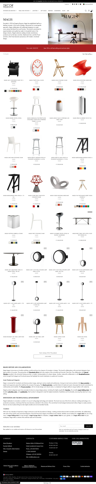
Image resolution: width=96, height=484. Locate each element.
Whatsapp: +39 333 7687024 (33, 454)
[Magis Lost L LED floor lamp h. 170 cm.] (13, 290)
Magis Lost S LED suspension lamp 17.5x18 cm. (37, 304)
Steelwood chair (47, 385)
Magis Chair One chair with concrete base (36, 196)
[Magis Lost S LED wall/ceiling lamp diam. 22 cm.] (36, 257)
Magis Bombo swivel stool (14, 118)
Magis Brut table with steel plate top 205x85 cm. (82, 234)
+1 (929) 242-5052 (31, 451)
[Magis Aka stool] (82, 324)
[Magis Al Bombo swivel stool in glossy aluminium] (59, 221)
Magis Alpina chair (59, 337)
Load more (48, 356)
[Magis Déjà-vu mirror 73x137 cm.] (82, 105)
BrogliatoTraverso (84, 374)
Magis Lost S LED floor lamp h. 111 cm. (82, 304)
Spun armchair (85, 383)
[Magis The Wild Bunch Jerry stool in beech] (82, 183)
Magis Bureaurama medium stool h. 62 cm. (82, 158)
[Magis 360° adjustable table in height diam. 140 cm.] (13, 257)
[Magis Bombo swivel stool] (13, 105)
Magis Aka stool (82, 337)
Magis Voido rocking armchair (59, 195)
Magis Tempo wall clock (36, 80)
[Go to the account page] (88, 10)
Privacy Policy (66, 466)
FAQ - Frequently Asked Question (11, 449)
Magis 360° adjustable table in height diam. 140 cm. (13, 270)
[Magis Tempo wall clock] (36, 67)
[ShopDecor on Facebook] (72, 4)
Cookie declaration (85, 466)
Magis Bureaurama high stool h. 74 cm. (13, 196)
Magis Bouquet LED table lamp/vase (13, 337)
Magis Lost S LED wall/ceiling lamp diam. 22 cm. (36, 270)
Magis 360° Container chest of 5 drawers (13, 81)
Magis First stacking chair (36, 233)
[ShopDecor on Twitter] (78, 4)
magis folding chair (83, 390)
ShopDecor (14, 477)
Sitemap (5, 451)
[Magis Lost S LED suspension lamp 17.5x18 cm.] (36, 290)
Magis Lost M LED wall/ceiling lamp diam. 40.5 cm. (59, 270)
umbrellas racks (12, 392)
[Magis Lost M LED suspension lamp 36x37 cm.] (82, 257)
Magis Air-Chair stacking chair (13, 157)
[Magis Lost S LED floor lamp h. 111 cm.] (82, 290)
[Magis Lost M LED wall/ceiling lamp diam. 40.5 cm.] (59, 257)
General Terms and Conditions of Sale (10, 466)
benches (67, 390)
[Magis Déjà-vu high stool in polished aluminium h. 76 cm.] (59, 145)
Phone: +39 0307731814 (32, 449)
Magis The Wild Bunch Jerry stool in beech (82, 196)
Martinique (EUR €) (9, 474)
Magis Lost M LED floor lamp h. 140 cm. (59, 304)
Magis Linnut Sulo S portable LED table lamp (59, 118)
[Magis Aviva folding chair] (59, 67)
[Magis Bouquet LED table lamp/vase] (13, 324)
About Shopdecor (7, 443)
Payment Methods (7, 446)
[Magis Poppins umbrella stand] (13, 221)
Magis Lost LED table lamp (36, 337)
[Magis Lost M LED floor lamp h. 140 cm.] (59, 290)
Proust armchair (26, 387)
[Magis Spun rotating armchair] (82, 67)
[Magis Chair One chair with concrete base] (36, 183)
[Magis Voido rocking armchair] (59, 183)
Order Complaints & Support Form (34, 446)
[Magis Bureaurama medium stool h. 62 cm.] (82, 145)
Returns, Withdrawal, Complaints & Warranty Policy (29, 466)
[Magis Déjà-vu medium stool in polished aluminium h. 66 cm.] (36, 145)
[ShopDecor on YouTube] (80, 4)
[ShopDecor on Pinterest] (76, 4)
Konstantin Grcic (34, 372)
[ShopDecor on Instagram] (74, 4)
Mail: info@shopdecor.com (32, 457)
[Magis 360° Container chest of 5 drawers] (13, 67)
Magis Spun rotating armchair (82, 80)
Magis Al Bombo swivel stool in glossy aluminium (59, 234)
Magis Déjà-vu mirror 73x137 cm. (82, 118)
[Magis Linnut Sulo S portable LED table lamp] (59, 105)
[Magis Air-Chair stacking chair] (13, 145)
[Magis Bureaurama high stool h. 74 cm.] (13, 183)
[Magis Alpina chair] (59, 324)
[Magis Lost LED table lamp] (36, 324)
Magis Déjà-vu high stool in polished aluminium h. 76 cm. (59, 158)
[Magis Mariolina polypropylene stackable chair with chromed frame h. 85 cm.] (36, 105)
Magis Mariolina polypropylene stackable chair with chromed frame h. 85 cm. (36, 119)
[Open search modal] (85, 10)
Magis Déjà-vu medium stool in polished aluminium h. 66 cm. (36, 158)
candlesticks (23, 392)
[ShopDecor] (8, 6)
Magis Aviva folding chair (59, 80)
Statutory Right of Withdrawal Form (35, 443)
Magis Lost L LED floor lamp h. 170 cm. (14, 304)
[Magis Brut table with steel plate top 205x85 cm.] (82, 221)
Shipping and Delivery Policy (48, 466)
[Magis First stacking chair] (36, 221)
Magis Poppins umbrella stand (14, 233)
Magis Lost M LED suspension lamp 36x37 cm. (82, 270)
